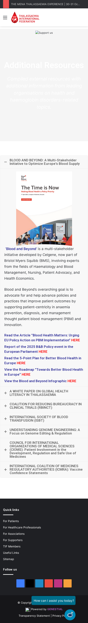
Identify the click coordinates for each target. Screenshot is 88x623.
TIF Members (11, 546)
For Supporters (13, 540)
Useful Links (11, 552)
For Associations (14, 533)
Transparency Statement (34, 615)
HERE (72, 381)
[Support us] (44, 32)
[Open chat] (70, 615)
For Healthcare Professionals (22, 527)
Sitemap (8, 559)
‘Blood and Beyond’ (21, 249)
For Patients (11, 521)
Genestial (55, 609)
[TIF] (25, 17)
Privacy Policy (61, 615)
